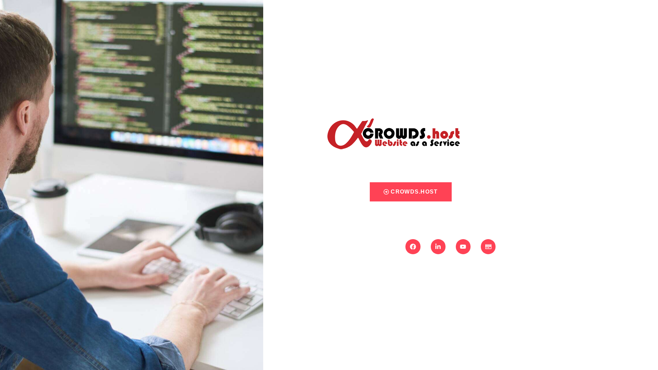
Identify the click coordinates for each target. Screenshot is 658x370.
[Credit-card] (488, 246)
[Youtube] (463, 246)
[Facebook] (412, 246)
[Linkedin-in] (438, 246)
